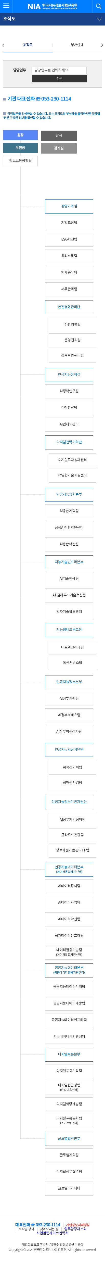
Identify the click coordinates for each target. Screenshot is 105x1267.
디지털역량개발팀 (69, 1104)
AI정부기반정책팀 (72, 820)
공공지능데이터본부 (69, 970)
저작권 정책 (26, 1229)
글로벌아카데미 (69, 1188)
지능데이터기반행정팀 (69, 1037)
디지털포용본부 (69, 1054)
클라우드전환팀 (72, 835)
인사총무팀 (69, 273)
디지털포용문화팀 (69, 1121)
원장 (20, 135)
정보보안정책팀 (20, 161)
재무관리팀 (69, 289)
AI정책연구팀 (69, 391)
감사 (59, 136)
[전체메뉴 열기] (6, 6)
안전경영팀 (72, 325)
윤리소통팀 (69, 256)
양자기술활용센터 (69, 612)
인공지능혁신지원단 (69, 750)
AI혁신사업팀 (72, 783)
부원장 (20, 148)
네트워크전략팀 (72, 648)
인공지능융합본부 (69, 495)
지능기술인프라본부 (69, 562)
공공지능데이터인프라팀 (69, 1020)
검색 (59, 79)
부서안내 (77, 45)
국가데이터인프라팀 (69, 936)
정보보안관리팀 (72, 356)
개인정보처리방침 (77, 1225)
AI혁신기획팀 (72, 768)
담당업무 (19, 70)
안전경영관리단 (69, 307)
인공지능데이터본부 (69, 869)
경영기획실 (69, 206)
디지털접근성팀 (69, 1087)
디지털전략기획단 (69, 442)
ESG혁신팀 (69, 239)
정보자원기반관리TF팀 (72, 850)
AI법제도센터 (69, 424)
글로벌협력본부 (69, 1139)
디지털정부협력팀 (69, 1172)
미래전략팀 (69, 408)
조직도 (28, 45)
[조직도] (52, 19)
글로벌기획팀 (69, 1155)
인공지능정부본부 (69, 682)
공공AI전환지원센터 (69, 528)
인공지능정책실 (69, 375)
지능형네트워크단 (69, 630)
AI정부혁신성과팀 (69, 732)
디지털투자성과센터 (72, 460)
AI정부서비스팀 (69, 715)
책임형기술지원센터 (72, 475)
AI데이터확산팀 (69, 919)
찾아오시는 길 (49, 1229)
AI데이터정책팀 (69, 886)
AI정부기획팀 (69, 699)
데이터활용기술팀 (69, 952)
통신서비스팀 (72, 663)
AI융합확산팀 (69, 544)
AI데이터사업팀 (69, 903)
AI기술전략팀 (69, 579)
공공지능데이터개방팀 (69, 1003)
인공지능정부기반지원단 (69, 802)
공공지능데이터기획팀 (69, 987)
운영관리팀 (72, 340)
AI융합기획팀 (69, 511)
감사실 (59, 148)
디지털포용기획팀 (69, 1071)
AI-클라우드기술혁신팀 (69, 595)
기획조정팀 (69, 223)
